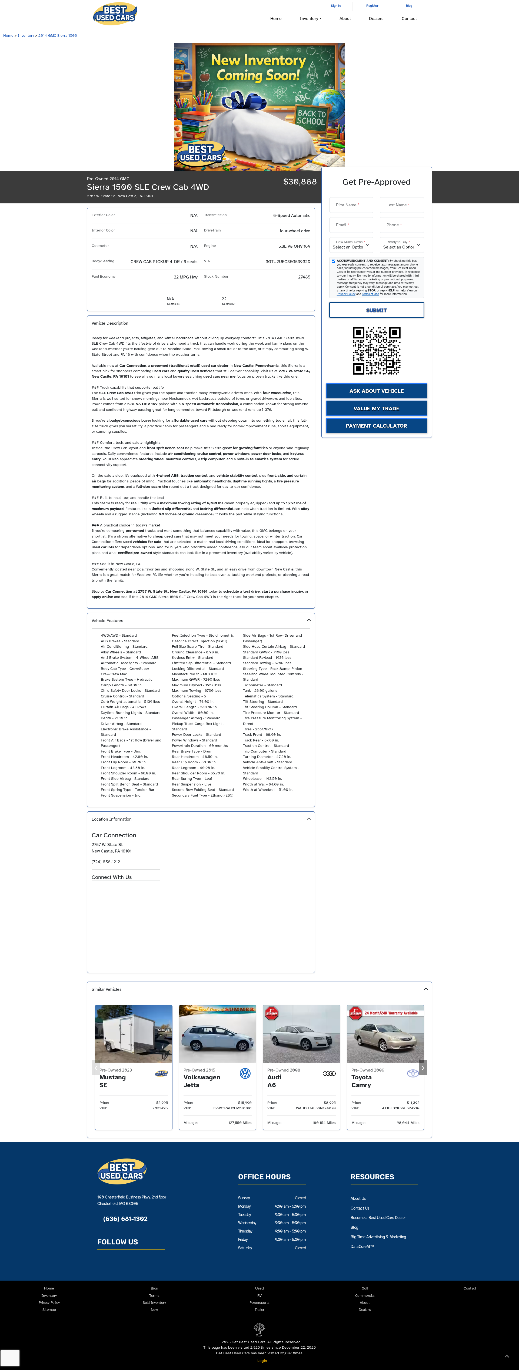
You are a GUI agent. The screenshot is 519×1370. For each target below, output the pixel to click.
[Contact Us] (95, 889)
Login (261, 1360)
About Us (358, 1198)
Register (372, 6)
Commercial (364, 1295)
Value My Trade (377, 408)
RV (259, 1295)
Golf (365, 1288)
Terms (154, 1295)
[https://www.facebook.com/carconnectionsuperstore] (105, 889)
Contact (409, 18)
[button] (201, 710)
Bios (154, 1288)
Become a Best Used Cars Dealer (378, 1217)
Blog (408, 6)
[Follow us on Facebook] (116, 1266)
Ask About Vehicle (377, 391)
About (345, 18)
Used (259, 1288)
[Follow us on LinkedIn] (141, 1266)
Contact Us (360, 1208)
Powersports (259, 1302)
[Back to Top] (506, 1357)
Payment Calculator (376, 425)
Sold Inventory (154, 1302)
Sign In (335, 6)
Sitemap (49, 1309)
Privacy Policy (346, 294)
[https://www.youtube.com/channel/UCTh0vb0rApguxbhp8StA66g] (121, 889)
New (154, 1309)
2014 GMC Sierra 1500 (57, 35)
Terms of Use (370, 294)
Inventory (26, 35)
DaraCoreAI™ (362, 1246)
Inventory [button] (309, 18)
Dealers (376, 18)
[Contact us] (103, 1266)
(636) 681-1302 (124, 1219)
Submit (376, 310)
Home (276, 18)
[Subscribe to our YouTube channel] (128, 1266)
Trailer (259, 1309)
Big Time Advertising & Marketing (378, 1236)
